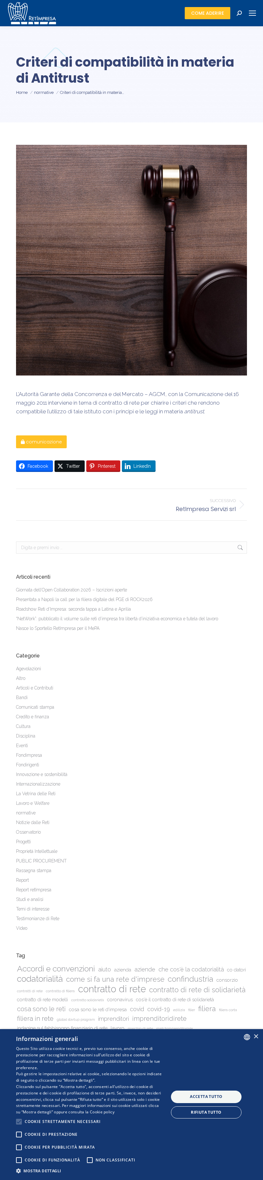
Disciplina (25, 736)
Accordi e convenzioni (56, 969)
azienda (122, 970)
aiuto (104, 969)
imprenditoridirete (159, 1018)
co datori (236, 970)
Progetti (23, 841)
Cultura (23, 726)
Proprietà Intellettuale (36, 851)
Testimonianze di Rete (37, 918)
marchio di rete (140, 1028)
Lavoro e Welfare (32, 803)
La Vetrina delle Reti (35, 793)
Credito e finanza (32, 716)
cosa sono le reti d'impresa (98, 1009)
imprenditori (113, 1018)
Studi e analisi (29, 899)
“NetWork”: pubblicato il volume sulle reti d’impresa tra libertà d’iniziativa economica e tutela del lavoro (117, 618)
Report (22, 880)
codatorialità (40, 979)
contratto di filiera (60, 991)
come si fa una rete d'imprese (115, 979)
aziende (144, 969)
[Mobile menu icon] (252, 13)
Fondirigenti (27, 764)
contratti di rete (30, 991)
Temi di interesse (32, 909)
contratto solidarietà (87, 1000)
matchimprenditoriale (174, 1028)
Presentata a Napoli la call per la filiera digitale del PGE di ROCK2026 (84, 599)
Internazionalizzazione (38, 784)
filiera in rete (35, 1018)
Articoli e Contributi (34, 687)
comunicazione (43, 442)
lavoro (117, 1028)
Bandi (22, 697)
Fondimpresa (29, 755)
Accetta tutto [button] (206, 1096)
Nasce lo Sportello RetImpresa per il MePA (57, 628)
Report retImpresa (33, 889)
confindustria (190, 979)
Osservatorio (28, 832)
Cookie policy (102, 1112)
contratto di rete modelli (42, 1000)
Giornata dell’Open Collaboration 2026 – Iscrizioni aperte (71, 589)
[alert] (131, 1104)
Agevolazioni (28, 668)
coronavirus (120, 1000)
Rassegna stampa (33, 870)
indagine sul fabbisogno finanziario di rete (62, 1028)
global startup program (76, 1019)
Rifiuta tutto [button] (206, 1112)
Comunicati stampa (35, 707)
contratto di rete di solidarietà (197, 990)
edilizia (179, 1010)
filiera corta (228, 1010)
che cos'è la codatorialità (191, 969)
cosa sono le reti (41, 1009)
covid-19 (158, 1009)
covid (137, 1009)
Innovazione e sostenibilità (41, 774)
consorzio (227, 980)
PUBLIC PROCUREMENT (41, 860)
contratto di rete (112, 989)
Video (21, 928)
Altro (20, 678)
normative (26, 812)
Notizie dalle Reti (32, 822)
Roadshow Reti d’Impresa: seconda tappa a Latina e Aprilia (73, 609)
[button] (90, 1171)
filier (191, 1010)
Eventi (22, 745)
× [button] (255, 1036)
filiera (207, 1009)
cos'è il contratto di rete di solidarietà (175, 1000)
